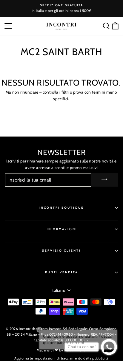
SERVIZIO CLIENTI (61, 250)
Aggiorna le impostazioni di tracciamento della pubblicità (61, 358)
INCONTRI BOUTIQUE (61, 208)
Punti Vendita (61, 272)
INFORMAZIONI (62, 229)
